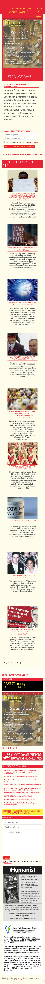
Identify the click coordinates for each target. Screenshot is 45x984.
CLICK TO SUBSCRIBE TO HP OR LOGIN (22, 154)
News (22, 8)
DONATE (21, 12)
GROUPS (39, 8)
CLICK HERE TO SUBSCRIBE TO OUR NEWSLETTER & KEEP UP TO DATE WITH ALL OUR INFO (21, 812)
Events (30, 8)
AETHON (19, 980)
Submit (6, 858)
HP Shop (14, 8)
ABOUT (39, 16)
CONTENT (12, 12)
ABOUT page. (7, 863)
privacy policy (33, 142)
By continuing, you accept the (22, 142)
